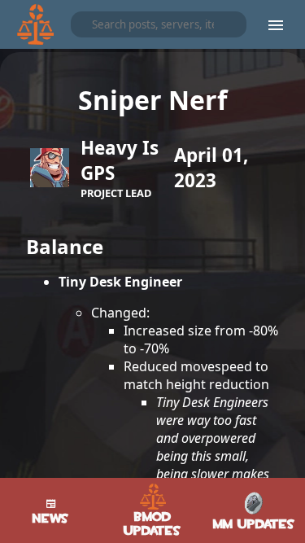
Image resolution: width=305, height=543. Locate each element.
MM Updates (254, 524)
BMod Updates (152, 523)
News (51, 518)
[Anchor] (13, 243)
